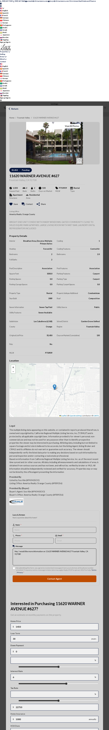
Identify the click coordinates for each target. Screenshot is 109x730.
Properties (4, 52)
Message (19, 546)
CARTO (96, 416)
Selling (2, 54)
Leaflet (64, 416)
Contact (3, 61)
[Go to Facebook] (1, 3)
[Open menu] (1, 100)
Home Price (16, 621)
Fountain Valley (23, 118)
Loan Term (15, 633)
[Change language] (2, 8)
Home (11, 118)
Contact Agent (54, 579)
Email (60, 535)
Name (18, 525)
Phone (18, 535)
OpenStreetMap (75, 416)
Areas (2, 57)
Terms (93, 570)
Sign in (8, 42)
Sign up (2, 42)
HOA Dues (15, 726)
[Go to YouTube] (1, 6)
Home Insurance (18, 714)
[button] (54, 387)
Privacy (20, 572)
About (2, 59)
